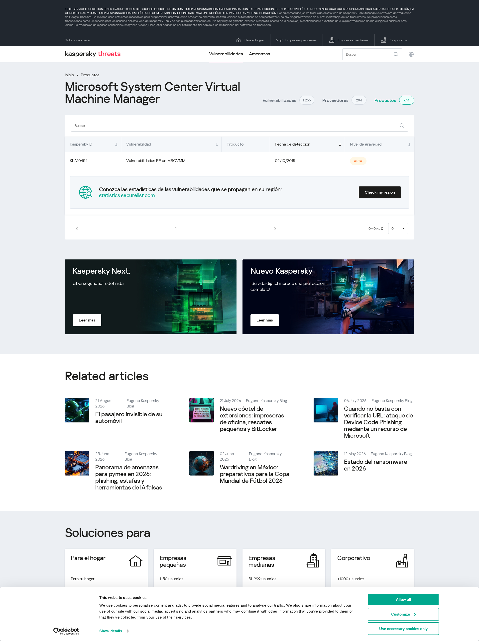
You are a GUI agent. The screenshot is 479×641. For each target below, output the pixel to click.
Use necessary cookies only (403, 629)
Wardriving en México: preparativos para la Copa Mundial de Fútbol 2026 (254, 474)
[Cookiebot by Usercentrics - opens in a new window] (66, 631)
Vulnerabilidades (226, 53)
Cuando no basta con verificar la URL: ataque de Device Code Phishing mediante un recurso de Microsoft (378, 422)
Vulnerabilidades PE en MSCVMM (155, 160)
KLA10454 (79, 160)
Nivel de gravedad (365, 144)
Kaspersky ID (81, 144)
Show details (110, 631)
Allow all (403, 599)
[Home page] (95, 54)
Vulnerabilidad (138, 144)
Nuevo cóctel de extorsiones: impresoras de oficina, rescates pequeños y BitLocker (252, 418)
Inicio (69, 75)
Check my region (380, 192)
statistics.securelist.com (127, 195)
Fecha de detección (292, 144)
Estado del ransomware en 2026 (375, 465)
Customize (400, 614)
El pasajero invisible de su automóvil (128, 417)
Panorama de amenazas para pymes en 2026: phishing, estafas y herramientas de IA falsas (128, 477)
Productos (90, 75)
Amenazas (259, 53)
